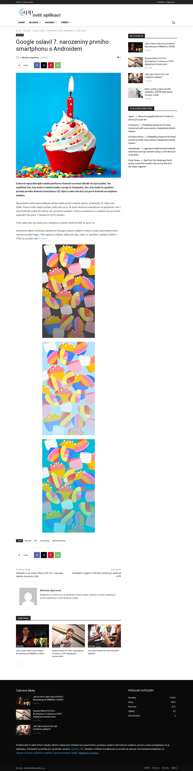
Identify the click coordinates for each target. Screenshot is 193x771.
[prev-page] (18, 664)
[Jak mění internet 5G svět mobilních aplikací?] (104, 635)
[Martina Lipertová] (18, 57)
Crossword (133, 125)
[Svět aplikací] (40, 12)
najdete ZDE (77, 748)
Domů (18, 30)
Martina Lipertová (30, 57)
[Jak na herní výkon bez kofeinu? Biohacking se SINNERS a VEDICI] (32, 635)
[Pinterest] (51, 65)
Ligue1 (131, 116)
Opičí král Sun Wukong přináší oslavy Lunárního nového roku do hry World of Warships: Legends (150, 163)
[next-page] (23, 664)
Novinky (26, 30)
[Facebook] (37, 65)
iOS (35, 541)
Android (28, 541)
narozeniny (44, 541)
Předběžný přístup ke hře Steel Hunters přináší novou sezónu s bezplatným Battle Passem (151, 128)
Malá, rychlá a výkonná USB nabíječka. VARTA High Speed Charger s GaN (159, 92)
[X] (44, 65)
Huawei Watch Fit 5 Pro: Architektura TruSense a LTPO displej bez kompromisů (67, 653)
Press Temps (134, 160)
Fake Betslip (133, 148)
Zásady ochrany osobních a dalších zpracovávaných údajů (46, 752)
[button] (173, 22)
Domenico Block (135, 136)
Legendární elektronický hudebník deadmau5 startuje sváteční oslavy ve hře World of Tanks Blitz (151, 151)
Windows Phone (59, 541)
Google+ (43, 238)
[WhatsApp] (58, 65)
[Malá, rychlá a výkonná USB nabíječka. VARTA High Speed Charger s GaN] (135, 93)
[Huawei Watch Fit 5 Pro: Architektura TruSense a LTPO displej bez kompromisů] (68, 635)
